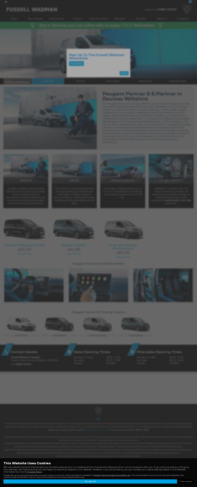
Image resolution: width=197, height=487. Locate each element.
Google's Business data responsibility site (112, 475)
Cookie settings (186, 481)
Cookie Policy (35, 472)
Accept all (90, 481)
